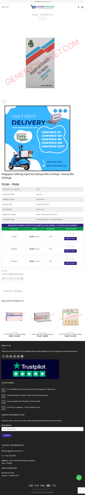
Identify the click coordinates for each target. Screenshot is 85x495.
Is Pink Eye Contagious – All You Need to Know (23, 407)
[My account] (79, 7)
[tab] (8, 291)
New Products (19, 274)
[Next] (83, 323)
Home (35, 15)
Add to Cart (70, 238)
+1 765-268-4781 (9, 456)
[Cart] (82, 7)
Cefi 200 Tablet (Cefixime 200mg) (14, 334)
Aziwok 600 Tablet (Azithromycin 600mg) (42, 334)
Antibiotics (47, 15)
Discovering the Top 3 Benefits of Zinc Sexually (23, 401)
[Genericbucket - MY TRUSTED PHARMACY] (42, 7)
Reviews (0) (18, 291)
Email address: (7, 425)
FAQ (51, 489)
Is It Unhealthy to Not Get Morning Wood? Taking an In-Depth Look (31, 389)
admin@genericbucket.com (13, 451)
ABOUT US (35, 489)
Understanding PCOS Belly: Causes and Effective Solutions (28, 395)
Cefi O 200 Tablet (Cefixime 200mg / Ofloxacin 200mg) (70, 334)
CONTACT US (44, 489)
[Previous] (1, 323)
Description (8, 291)
